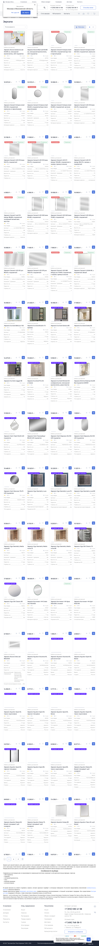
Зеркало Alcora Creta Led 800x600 (12, 658)
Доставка (69, 2)
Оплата (34, 2)
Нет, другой (15, 12)
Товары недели (26, 919)
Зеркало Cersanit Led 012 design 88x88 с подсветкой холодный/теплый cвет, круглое (13, 218)
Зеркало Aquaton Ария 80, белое (36, 768)
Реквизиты (6, 919)
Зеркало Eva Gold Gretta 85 (83, 325)
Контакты (79, 2)
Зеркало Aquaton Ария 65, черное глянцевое (12, 768)
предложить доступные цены (28, 891)
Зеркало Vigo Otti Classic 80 (13, 601)
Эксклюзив (24, 928)
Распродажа (25, 916)
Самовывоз (58, 2)
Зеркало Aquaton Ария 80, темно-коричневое (59, 768)
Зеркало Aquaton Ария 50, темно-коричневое (12, 713)
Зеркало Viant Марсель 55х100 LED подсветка (61, 437)
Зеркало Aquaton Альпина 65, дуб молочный (61, 658)
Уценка (23, 922)
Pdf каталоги (57, 13)
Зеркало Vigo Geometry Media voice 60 (14, 547)
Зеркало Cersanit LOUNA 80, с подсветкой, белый (84, 271)
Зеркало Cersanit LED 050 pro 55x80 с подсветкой (84, 216)
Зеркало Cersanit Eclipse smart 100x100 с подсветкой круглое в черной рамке (61, 52)
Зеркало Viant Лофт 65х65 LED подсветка (14, 437)
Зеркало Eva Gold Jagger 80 (13, 381)
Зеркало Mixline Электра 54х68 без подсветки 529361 (84, 382)
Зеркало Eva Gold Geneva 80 (60, 325)
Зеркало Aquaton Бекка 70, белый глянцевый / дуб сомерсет (36, 824)
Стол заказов (45, 13)
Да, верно (25, 12)
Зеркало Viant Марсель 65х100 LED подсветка (84, 437)
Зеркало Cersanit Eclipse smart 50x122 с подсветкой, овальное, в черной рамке (14, 107)
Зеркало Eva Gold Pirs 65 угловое (35, 382)
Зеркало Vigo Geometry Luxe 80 (84, 491)
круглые (5, 889)
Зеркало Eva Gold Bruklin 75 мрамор (36, 327)
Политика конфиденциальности (46, 943)
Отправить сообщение (75, 932)
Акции (23, 910)
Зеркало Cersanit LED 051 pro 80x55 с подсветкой (13, 271)
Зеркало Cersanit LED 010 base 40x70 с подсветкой (84, 106)
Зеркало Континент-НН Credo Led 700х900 (37, 602)
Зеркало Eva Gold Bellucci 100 (14, 325)
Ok (89, 939)
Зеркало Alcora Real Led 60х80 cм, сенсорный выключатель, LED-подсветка (37, 52)
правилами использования (63, 940)
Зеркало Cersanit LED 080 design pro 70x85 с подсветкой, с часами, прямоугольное (61, 272)
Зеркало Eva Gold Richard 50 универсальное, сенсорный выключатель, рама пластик (60, 383)
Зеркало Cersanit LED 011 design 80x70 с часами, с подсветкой (82, 162)
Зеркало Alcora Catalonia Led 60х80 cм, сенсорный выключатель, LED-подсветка (13, 52)
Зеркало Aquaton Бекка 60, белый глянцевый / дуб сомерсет (13, 824)
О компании (23, 2)
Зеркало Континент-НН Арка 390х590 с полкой (60, 602)
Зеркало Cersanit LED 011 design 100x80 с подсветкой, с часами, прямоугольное (61, 162)
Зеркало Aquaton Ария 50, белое (83, 658)
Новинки (24, 913)
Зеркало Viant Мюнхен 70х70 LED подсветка (13, 492)
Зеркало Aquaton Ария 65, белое (59, 713)
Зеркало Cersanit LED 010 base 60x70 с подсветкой (37, 161)
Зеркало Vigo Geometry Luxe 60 (36, 492)
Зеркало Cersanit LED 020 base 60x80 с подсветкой (37, 216)
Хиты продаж (25, 925)
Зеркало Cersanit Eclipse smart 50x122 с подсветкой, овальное (84, 51)
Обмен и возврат (45, 2)
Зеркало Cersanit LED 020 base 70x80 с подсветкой (61, 216)
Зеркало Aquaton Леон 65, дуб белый (84, 823)
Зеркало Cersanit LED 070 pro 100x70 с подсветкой (37, 271)
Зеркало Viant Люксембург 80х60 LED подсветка (36, 437)
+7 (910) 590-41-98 (56, 7)
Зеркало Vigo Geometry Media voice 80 (61, 547)
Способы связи (88, 7)
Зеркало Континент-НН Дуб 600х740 (83, 602)
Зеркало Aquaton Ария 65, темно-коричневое (83, 713)
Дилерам (6, 913)
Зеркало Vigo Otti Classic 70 (83, 546)
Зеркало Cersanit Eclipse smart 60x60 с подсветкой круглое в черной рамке (37, 107)
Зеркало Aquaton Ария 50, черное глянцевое (36, 713)
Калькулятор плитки (50, 931)
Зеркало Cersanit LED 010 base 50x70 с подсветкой (14, 161)
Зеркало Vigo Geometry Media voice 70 (37, 547)
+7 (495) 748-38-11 (72, 7)
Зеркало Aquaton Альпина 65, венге (37, 658)
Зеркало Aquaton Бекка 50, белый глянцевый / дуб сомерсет (83, 769)
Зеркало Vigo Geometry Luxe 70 (61, 491)
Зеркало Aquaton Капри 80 (60, 822)
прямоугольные (91, 888)
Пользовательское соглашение (70, 943)
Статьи (5, 916)
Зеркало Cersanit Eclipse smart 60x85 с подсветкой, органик (61, 106)
